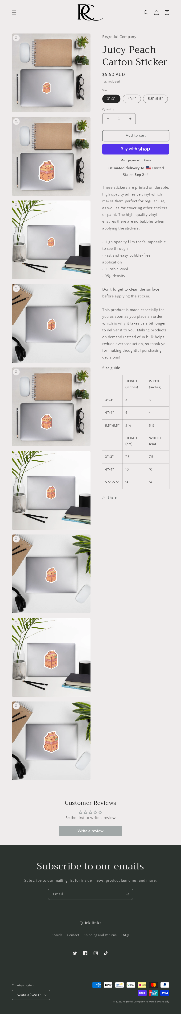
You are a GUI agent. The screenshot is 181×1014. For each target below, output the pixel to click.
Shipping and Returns (100, 935)
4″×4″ (132, 99)
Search (57, 935)
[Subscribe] (127, 894)
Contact (73, 935)
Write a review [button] (90, 831)
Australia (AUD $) (29, 994)
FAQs (125, 935)
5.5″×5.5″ (155, 99)
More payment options (136, 160)
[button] (14, 12)
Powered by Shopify (157, 1002)
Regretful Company (134, 1002)
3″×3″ (111, 99)
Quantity (108, 109)
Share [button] (112, 498)
